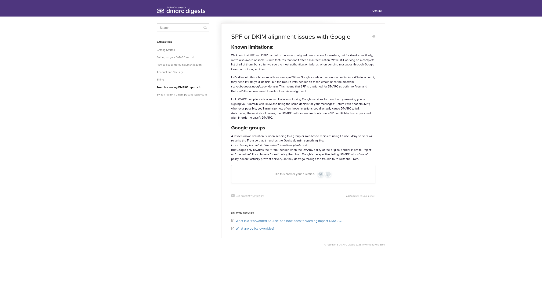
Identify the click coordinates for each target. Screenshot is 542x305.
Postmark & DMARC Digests (341, 244)
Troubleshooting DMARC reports (177, 87)
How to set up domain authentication (179, 65)
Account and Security (170, 72)
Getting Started (166, 50)
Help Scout (380, 244)
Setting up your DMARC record (175, 57)
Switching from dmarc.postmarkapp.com (182, 94)
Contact (377, 10)
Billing (160, 79)
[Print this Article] (373, 37)
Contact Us (258, 195)
